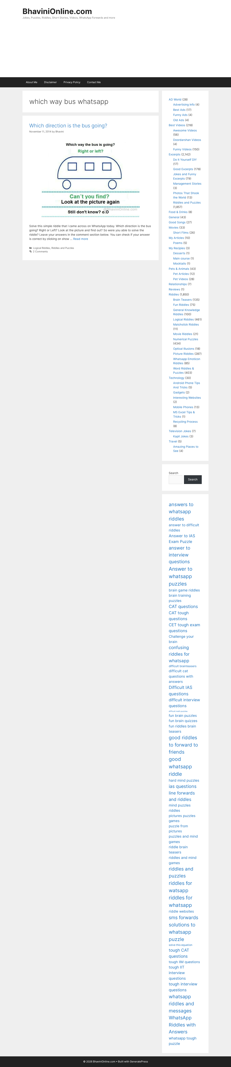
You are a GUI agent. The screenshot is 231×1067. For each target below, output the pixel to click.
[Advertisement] (115, 52)
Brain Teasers (182, 299)
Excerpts (174, 154)
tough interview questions (183, 987)
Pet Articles (181, 274)
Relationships (178, 284)
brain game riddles (184, 590)
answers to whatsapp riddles (181, 512)
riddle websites (181, 911)
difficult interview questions (184, 703)
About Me (31, 82)
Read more (80, 239)
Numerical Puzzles (185, 339)
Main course (181, 258)
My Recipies (177, 248)
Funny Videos (182, 149)
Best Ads (179, 109)
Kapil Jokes (181, 436)
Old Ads (178, 120)
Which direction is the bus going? (68, 125)
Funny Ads (180, 115)
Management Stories (187, 183)
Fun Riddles (181, 304)
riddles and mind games (183, 860)
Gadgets (179, 392)
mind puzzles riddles (180, 808)
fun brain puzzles (183, 715)
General (174, 217)
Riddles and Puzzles (62, 247)
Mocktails (179, 263)
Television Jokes (180, 431)
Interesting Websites (187, 397)
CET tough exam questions (184, 627)
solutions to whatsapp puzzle (182, 932)
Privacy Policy (72, 82)
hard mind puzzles (184, 780)
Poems (177, 243)
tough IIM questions (184, 962)
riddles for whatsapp (180, 901)
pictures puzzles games (182, 818)
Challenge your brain (181, 639)
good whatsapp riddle (180, 766)
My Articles (176, 238)
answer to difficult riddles (184, 527)
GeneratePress (139, 1061)
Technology (176, 378)
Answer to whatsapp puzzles (180, 576)
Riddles (174, 294)
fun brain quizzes (183, 721)
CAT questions (183, 606)
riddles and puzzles (181, 872)
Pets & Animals (179, 268)
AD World (175, 99)
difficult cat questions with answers (181, 676)
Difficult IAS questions (180, 690)
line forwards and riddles (182, 796)
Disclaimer (50, 82)
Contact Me (94, 82)
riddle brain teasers (178, 849)
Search (173, 473)
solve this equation (180, 945)
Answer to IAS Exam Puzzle (182, 539)
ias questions (183, 786)
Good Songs (177, 222)
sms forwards (183, 917)
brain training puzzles (180, 598)
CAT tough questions (179, 615)
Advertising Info (184, 104)
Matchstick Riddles (186, 324)
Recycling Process (185, 421)
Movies (173, 227)
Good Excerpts (183, 169)
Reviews (174, 289)
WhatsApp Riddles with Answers (182, 1025)
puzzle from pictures (178, 828)
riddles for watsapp (180, 886)
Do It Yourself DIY (185, 159)
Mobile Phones (183, 407)
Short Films (181, 232)
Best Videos (177, 125)
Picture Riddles (183, 353)
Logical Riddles (41, 247)
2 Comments (40, 251)
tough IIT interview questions (177, 973)
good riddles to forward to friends (183, 745)
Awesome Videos (185, 130)
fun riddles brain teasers (182, 729)
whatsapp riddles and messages (181, 1004)
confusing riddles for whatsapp (179, 654)
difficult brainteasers (183, 666)
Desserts (179, 253)
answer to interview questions (179, 554)
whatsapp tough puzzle (183, 1041)
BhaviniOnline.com (57, 11)
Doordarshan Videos (187, 140)
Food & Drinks (178, 212)
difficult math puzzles (178, 711)
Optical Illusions (183, 348)
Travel (173, 441)
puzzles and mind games (183, 839)
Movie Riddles (182, 334)
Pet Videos (180, 279)
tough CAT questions (179, 953)
